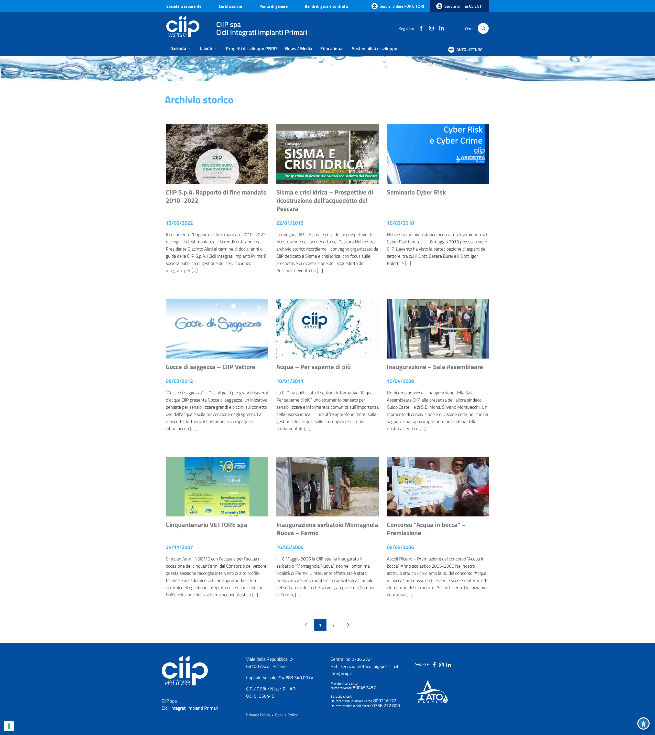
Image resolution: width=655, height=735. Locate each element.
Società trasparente (183, 6)
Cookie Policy (286, 715)
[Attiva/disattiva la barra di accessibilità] (643, 723)
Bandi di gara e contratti (326, 6)
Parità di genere (273, 6)
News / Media (298, 48)
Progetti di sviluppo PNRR (251, 48)
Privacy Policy (258, 715)
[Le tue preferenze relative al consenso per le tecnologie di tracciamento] (9, 726)
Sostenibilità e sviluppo (374, 48)
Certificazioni (230, 6)
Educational (332, 48)
